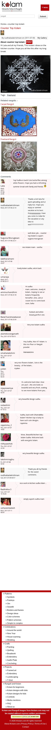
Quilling (10, 650)
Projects (8, 667)
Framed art (11, 670)
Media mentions (14, 700)
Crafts (7, 644)
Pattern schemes (14, 620)
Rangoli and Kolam (13, 684)
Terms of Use (40, 724)
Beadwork (11, 654)
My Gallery (42, 38)
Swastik (10, 607)
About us (11, 707)
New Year (11, 633)
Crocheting (11, 663)
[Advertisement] (27, 553)
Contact (25, 727)
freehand (11, 95)
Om (8, 604)
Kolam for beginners (15, 687)
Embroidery (12, 657)
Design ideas (12, 613)
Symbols (10, 597)
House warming (13, 637)
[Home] (12, 11)
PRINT (29, 42)
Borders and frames (15, 610)
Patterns (8, 594)
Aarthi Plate (12, 660)
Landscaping (12, 677)
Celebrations (10, 627)
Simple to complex (15, 623)
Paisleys (10, 600)
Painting (10, 647)
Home (3, 24)
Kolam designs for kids (16, 694)
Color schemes (13, 617)
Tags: (3, 95)
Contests (11, 697)
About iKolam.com (12, 724)
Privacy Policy (27, 724)
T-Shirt (10, 680)
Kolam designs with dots (17, 690)
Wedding (11, 640)
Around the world (14, 630)
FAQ (9, 704)
